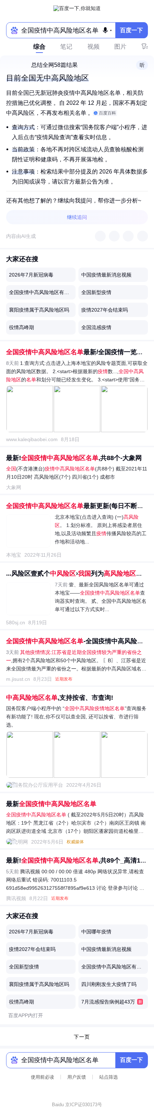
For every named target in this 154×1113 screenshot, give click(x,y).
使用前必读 (42, 1077)
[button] (142, 65)
